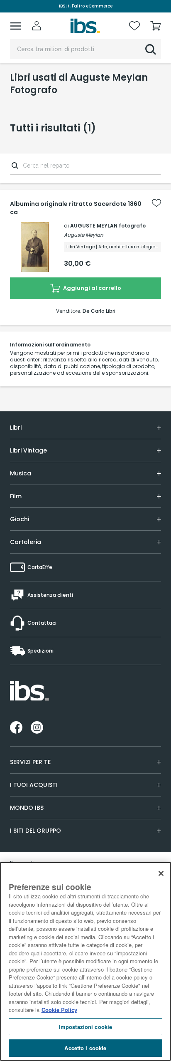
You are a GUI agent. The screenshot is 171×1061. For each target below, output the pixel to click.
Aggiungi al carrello (91, 288)
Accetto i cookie (85, 1048)
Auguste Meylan (83, 234)
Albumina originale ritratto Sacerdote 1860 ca (76, 208)
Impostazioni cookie (85, 1027)
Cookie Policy (59, 1010)
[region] (85, 961)
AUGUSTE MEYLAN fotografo (108, 225)
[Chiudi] (161, 873)
